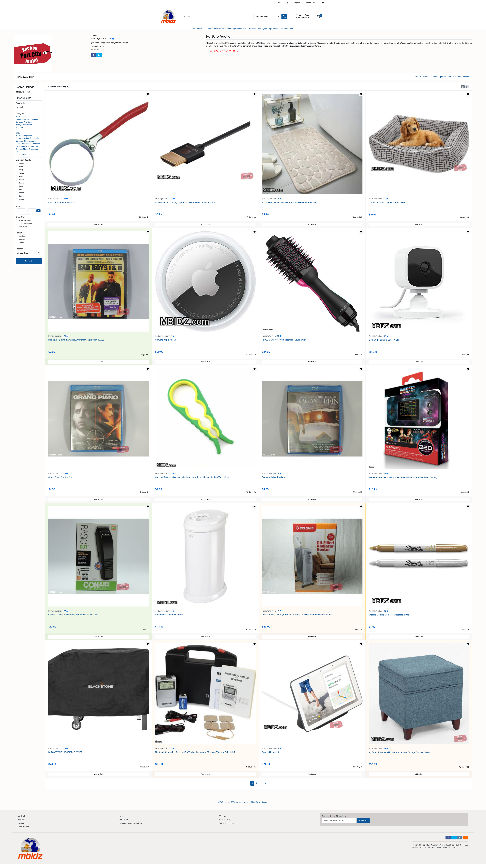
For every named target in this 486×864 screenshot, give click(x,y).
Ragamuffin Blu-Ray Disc (274, 477)
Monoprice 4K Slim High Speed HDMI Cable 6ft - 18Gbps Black (185, 202)
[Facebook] (93, 55)
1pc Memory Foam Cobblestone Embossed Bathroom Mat (289, 202)
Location (19, 248)
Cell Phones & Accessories (27, 146)
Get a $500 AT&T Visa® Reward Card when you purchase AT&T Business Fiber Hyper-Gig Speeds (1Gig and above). (243, 28)
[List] (467, 86)
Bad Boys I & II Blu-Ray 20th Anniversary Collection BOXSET (77, 339)
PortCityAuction (25, 76)
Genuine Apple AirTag (165, 339)
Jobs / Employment (24, 125)
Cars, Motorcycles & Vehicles (28, 144)
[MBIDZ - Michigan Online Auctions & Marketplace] (168, 16)
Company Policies (461, 76)
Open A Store (23, 827)
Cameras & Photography (26, 141)
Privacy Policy (225, 820)
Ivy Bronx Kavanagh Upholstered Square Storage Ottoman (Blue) (399, 752)
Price (18, 206)
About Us (427, 76)
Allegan (22, 170)
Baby (18, 133)
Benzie (21, 193)
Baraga (21, 183)
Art (17, 130)
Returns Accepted (26, 220)
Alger (21, 167)
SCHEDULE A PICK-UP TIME (224, 51)
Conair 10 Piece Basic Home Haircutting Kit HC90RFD (73, 614)
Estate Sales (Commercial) (27, 119)
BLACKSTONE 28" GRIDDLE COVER (65, 752)
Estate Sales (21, 117)
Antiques (19, 127)
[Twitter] (99, 55)
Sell (287, 3)
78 (110, 38)
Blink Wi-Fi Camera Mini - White (384, 340)
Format (19, 232)
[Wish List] (323, 3)
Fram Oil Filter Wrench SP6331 (62, 202)
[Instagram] (459, 837)
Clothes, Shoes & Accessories (28, 149)
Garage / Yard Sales (24, 122)
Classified (22, 243)
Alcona (21, 163)
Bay (20, 190)
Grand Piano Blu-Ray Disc (60, 477)
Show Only (20, 217)
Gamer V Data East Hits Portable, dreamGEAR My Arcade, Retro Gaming (403, 477)
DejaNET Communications (433, 845)
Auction (22, 236)
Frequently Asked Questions (130, 823)
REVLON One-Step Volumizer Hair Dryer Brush (284, 339)
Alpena (21, 173)
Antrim (21, 176)
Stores (297, 3)
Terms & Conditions (227, 823)
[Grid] (463, 86)
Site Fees (21, 823)
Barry (21, 186)
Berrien (21, 196)
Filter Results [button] (24, 97)
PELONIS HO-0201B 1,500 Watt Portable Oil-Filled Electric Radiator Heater (297, 614)
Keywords (20, 103)
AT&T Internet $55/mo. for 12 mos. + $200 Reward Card (243, 802)
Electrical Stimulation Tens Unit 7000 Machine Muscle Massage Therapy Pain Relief (195, 752)
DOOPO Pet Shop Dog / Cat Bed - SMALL (388, 202)
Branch (21, 199)
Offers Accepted (25, 223)
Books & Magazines (24, 136)
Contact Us (123, 820)
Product (22, 239)
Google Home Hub (270, 752)
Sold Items (23, 227)
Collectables (21, 154)
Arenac (21, 180)
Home (418, 76)
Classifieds (310, 3)
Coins (18, 152)
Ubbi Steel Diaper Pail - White (169, 614)
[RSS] (465, 837)
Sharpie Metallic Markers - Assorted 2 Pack (389, 614)
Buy (278, 3)
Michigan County (23, 160)
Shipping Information (442, 76)
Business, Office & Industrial (27, 138)
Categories (20, 113)
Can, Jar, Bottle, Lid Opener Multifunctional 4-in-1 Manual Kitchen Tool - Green (192, 477)
